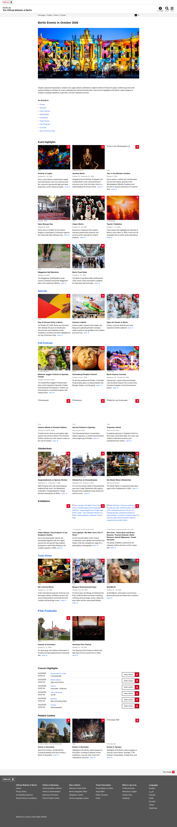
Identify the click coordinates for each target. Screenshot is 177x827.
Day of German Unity (47, 131)
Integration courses (76, 795)
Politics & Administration (51, 791)
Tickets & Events (128, 788)
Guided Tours (127, 795)
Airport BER (100, 791)
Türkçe (151, 805)
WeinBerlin (111, 587)
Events (42, 104)
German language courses (79, 798)
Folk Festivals (45, 111)
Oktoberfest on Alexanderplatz (84, 480)
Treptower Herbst (114, 427)
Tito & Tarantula (56, 692)
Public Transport (102, 795)
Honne (53, 686)
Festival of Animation (46, 645)
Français (152, 795)
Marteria (54, 699)
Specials (43, 108)
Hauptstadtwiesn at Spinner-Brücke (52, 480)
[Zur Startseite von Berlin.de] (8, 781)
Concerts (43, 127)
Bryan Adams (56, 680)
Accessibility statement (24, 795)
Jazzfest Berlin (78, 173)
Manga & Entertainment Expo (84, 587)
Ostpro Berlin (77, 224)
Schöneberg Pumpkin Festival (84, 374)
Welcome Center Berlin (77, 788)
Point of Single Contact (51, 798)
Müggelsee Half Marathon (48, 272)
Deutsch (152, 788)
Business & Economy (50, 795)
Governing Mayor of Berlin (52, 788)
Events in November (46, 747)
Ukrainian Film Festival (81, 645)
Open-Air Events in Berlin (117, 322)
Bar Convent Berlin (46, 587)
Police (98, 798)
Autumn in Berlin (79, 322)
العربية (151, 791)
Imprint (18, 788)
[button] (137, 15)
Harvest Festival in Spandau (83, 427)
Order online (128, 674)
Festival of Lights (45, 173)
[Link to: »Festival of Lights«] (88, 53)
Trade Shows (44, 121)
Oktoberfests (44, 114)
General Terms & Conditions (26, 798)
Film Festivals (45, 124)
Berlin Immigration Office (78, 791)
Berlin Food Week (79, 272)
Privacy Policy (21, 791)
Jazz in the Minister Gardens (118, 173)
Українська (153, 808)
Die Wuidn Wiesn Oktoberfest (119, 480)
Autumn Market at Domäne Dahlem (52, 427)
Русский (152, 801)
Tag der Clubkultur (114, 224)
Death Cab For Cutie (58, 673)
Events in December (80, 747)
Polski (151, 798)
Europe (53, 705)
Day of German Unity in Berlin (50, 322)
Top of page (167, 772)
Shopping (125, 798)
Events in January (114, 747)
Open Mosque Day (45, 224)
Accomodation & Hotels (104, 788)
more (66, 187)
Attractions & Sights (129, 791)
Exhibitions (44, 118)
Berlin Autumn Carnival (116, 374)
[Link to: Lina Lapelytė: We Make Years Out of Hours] (88, 511)
